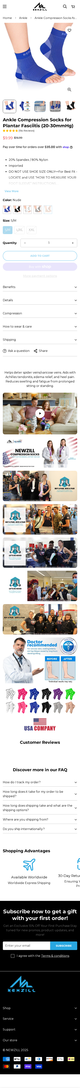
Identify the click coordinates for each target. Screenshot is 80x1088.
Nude (48, 210)
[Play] (40, 413)
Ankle (23, 18)
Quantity (10, 243)
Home (7, 18)
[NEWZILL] (40, 6)
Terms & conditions (55, 956)
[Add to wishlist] (69, 30)
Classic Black (17, 210)
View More (12, 191)
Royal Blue (7, 210)
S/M (7, 230)
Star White (27, 210)
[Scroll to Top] (73, 1068)
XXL (31, 230)
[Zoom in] (69, 89)
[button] (73, 6)
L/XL (19, 230)
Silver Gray (37, 210)
